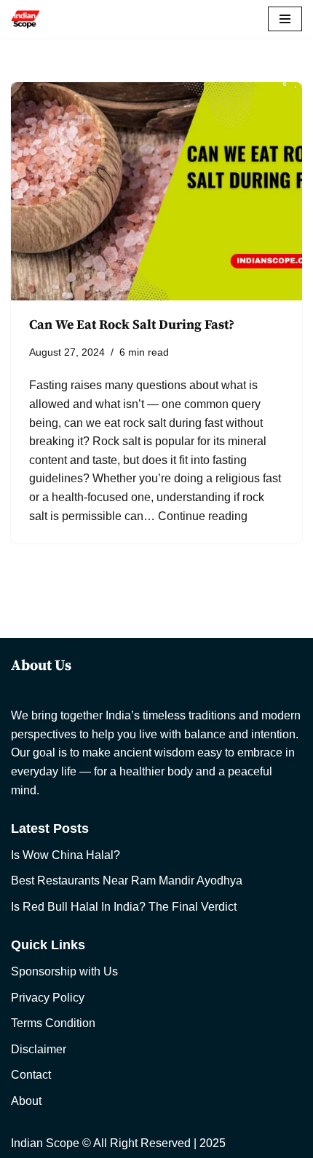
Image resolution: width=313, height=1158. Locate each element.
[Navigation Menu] (285, 19)
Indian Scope (45, 1143)
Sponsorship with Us (64, 971)
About (26, 1101)
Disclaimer (38, 1049)
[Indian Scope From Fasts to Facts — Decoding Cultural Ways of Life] (25, 19)
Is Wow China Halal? (65, 855)
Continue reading (202, 516)
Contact (31, 1075)
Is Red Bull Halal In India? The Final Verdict (124, 907)
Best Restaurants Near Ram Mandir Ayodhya (126, 880)
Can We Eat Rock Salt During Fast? (131, 324)
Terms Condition (53, 1023)
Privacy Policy (47, 997)
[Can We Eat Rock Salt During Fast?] (156, 191)
